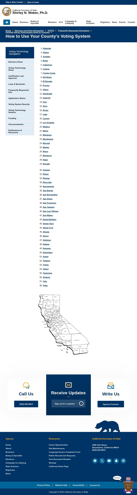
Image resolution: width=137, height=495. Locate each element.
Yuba (45, 285)
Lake (45, 114)
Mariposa (47, 135)
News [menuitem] (114, 22)
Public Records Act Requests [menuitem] (62, 456)
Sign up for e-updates (65, 404)
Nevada (46, 164)
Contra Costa (49, 73)
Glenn (45, 89)
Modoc (46, 147)
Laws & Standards (16, 84)
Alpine (46, 52)
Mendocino (48, 139)
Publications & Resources (15, 131)
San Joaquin (48, 207)
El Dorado (47, 81)
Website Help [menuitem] (61, 485)
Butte (45, 61)
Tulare (46, 269)
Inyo (45, 102)
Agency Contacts (111, 404)
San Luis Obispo (50, 211)
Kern (45, 106)
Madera (46, 127)
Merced (46, 143)
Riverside (47, 182)
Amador (46, 56)
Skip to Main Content (14, 2)
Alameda (47, 48)
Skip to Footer (33, 2)
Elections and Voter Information (29, 31)
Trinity (46, 265)
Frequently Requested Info (18, 91)
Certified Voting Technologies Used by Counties (28, 32)
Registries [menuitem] (105, 22)
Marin (45, 131)
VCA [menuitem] (61, 22)
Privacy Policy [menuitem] (43, 485)
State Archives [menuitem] (90, 22)
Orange (46, 170)
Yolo (45, 281)
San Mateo (48, 215)
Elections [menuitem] (52, 22)
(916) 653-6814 (26, 404)
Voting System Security (19, 104)
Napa (45, 160)
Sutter (46, 256)
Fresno (46, 85)
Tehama (46, 261)
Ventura (46, 277)
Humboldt (47, 94)
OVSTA (51, 31)
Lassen (46, 118)
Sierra (45, 236)
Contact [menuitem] (131, 22)
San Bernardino (50, 195)
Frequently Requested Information (74, 31)
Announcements (16, 124)
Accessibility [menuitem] (78, 485)
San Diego (47, 199)
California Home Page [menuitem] (58, 466)
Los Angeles (48, 122)
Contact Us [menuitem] (95, 485)
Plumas (46, 178)
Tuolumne (47, 273)
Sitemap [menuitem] (52, 463)
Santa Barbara (49, 219)
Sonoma (47, 248)
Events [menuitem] (122, 22)
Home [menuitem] (6, 22)
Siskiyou (47, 240)
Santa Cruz (48, 228)
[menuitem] (8, 445)
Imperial (46, 98)
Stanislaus (48, 252)
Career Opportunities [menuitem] (58, 445)
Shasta (46, 232)
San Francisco (49, 203)
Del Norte (47, 77)
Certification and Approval (16, 77)
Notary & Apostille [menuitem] (35, 22)
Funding (12, 118)
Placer (46, 174)
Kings (45, 110)
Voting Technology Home (17, 69)
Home (8, 31)
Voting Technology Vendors (17, 111)
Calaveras (47, 65)
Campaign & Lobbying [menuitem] (71, 22)
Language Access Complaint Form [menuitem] (64, 452)
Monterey (47, 155)
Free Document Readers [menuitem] (60, 459)
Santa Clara (48, 223)
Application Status (16, 98)
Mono (45, 151)
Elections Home (15, 62)
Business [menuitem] (24, 22)
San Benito (48, 190)
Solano (46, 244)
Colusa (46, 69)
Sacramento (48, 186)
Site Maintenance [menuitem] (57, 448)
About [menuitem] (15, 22)
